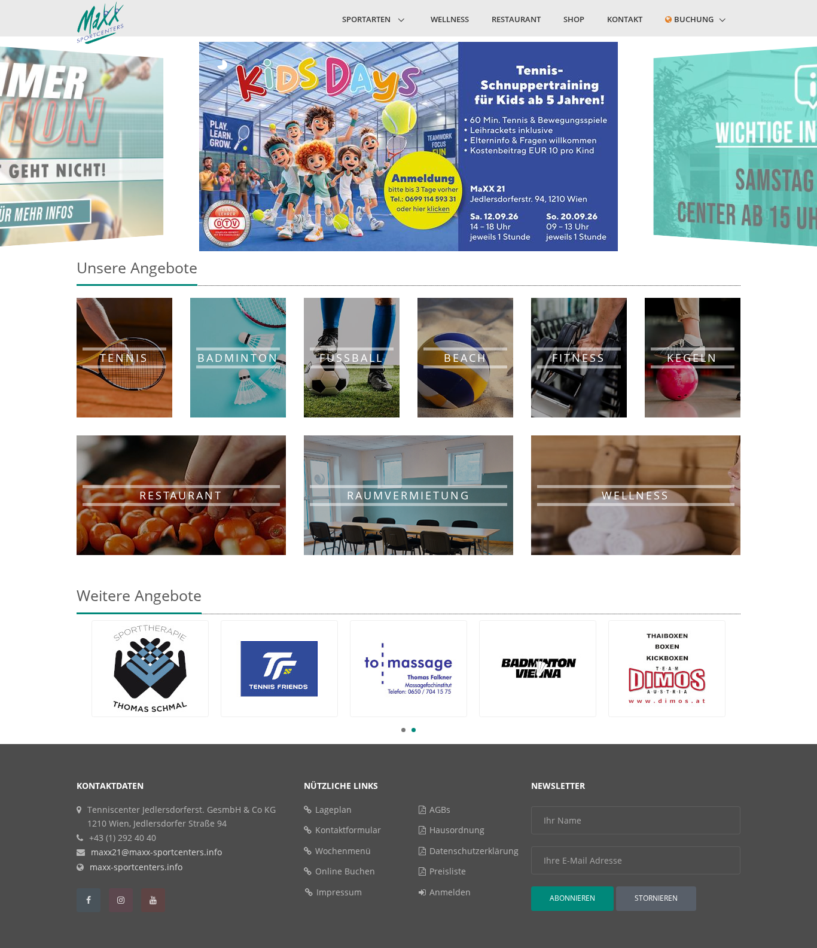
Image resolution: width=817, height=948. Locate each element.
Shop (573, 19)
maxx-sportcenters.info (136, 867)
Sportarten (367, 19)
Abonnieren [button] (572, 898)
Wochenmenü (343, 850)
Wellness (450, 19)
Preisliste (447, 871)
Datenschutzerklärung (474, 850)
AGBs (439, 809)
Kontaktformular (348, 830)
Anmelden (450, 892)
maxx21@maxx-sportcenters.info (156, 852)
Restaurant (516, 19)
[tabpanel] (408, 668)
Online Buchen (345, 871)
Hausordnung (456, 830)
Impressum (339, 892)
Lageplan (333, 809)
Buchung (694, 19)
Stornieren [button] (656, 898)
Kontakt (624, 19)
